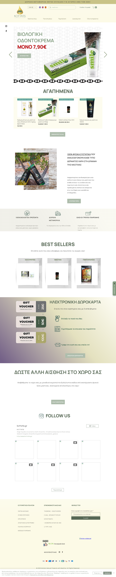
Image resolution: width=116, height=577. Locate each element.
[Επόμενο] (105, 55)
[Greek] (39, 7)
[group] (58, 112)
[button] (94, 7)
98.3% (51, 544)
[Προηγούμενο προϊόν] (15, 108)
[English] (41, 7)
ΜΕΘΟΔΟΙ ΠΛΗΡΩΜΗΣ (24, 530)
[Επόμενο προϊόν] (101, 108)
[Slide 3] (59, 79)
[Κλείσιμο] (114, 573)
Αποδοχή (107, 573)
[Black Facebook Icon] (6, 31)
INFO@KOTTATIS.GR (54, 515)
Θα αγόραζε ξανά (59, 544)
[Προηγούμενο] (10, 55)
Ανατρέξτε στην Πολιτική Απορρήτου (41, 575)
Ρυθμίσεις (97, 573)
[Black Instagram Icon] (6, 26)
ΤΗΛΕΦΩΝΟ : (47, 511)
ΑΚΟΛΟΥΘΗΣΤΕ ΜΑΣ (50, 552)
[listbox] (32, 7)
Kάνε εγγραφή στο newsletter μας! (82, 511)
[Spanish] (44, 7)
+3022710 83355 (56, 511)
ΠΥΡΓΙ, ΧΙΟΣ (48, 527)
